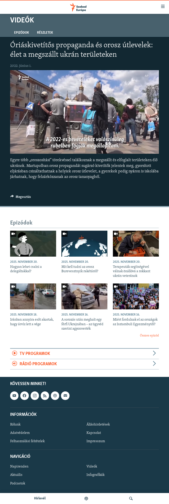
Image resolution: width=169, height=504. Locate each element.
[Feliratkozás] (65, 396)
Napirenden (19, 467)
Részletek (45, 33)
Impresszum (95, 441)
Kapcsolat (93, 433)
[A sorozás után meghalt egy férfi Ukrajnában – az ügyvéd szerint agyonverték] (84, 296)
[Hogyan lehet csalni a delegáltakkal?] (33, 244)
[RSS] (45, 396)
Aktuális (16, 475)
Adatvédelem (20, 433)
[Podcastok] (86, 498)
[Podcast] (55, 396)
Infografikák (95, 475)
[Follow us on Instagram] (35, 396)
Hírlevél (40, 498)
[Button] (20, 198)
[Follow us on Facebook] (24, 396)
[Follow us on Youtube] (14, 396)
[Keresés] (131, 498)
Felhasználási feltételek (27, 441)
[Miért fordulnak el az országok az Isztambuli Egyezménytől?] (136, 296)
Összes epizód (149, 335)
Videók (91, 467)
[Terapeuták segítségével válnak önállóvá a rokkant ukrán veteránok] (136, 244)
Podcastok (17, 483)
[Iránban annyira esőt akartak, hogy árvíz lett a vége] (33, 296)
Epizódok (21, 33)
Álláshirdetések (98, 424)
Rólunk (15, 424)
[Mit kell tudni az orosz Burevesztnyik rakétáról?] (84, 244)
